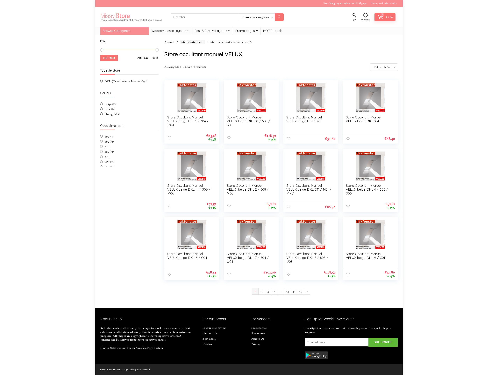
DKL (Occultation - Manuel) (123, 81)
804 (107, 151)
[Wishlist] (365, 15)
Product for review (214, 327)
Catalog (207, 344)
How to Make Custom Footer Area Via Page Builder (131, 348)
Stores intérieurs (192, 42)
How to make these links (384, 3)
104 (107, 141)
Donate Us (257, 338)
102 (107, 136)
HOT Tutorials (272, 31)
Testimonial (259, 327)
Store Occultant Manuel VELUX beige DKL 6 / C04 (187, 256)
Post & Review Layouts (211, 31)
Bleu (108, 109)
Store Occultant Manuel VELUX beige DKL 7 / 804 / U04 (248, 258)
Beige (108, 104)
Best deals (209, 338)
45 (300, 291)
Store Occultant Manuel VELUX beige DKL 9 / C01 (365, 256)
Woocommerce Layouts (168, 31)
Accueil (169, 42)
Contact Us (210, 333)
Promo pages (245, 31)
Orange (109, 114)
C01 (107, 162)
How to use (258, 333)
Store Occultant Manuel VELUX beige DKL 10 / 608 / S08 (248, 121)
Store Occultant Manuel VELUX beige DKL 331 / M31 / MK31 (308, 189)
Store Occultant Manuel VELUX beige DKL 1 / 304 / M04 (188, 121)
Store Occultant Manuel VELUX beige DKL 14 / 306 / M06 (188, 189)
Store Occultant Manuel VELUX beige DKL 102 (304, 119)
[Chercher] (279, 17)
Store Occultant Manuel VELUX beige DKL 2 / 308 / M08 (248, 189)
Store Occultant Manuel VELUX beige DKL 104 (363, 119)
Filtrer (109, 58)
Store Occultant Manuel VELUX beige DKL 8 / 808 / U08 (307, 258)
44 (293, 291)
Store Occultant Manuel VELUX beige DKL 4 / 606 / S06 (367, 189)
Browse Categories (116, 31)
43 (287, 291)
